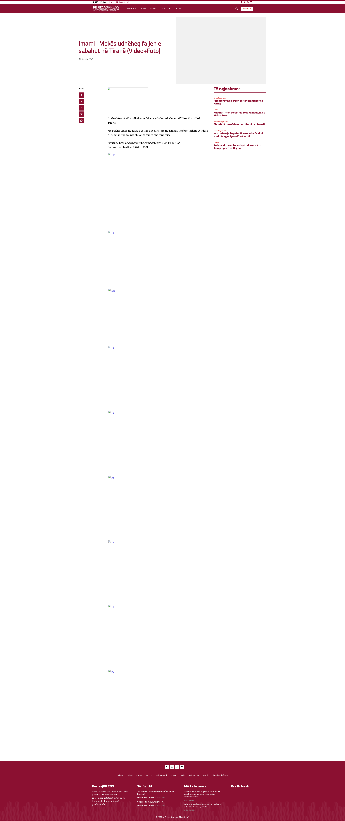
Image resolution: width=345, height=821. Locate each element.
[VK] (81, 114)
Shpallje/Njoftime (221, 122)
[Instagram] (244, 2)
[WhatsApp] (81, 120)
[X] (248, 2)
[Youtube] (251, 2)
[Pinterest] (81, 108)
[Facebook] (241, 2)
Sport (216, 110)
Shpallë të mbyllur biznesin (150, 801)
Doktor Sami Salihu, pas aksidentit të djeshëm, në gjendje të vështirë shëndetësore (202, 794)
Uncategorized (220, 98)
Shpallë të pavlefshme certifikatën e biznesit (239, 124)
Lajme (216, 142)
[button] (236, 8)
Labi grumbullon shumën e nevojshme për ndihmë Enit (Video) (202, 805)
